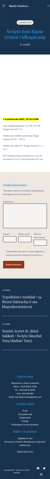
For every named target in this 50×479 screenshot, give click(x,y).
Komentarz (9, 201)
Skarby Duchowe (18, 6)
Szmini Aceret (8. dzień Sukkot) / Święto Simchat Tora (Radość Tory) (22, 336)
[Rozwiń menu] (48, 5)
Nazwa (7, 234)
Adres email (24, 234)
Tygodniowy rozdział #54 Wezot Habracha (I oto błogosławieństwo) (22, 301)
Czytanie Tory (25, 22)
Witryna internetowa (39, 236)
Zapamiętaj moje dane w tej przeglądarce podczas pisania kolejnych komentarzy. (25, 253)
